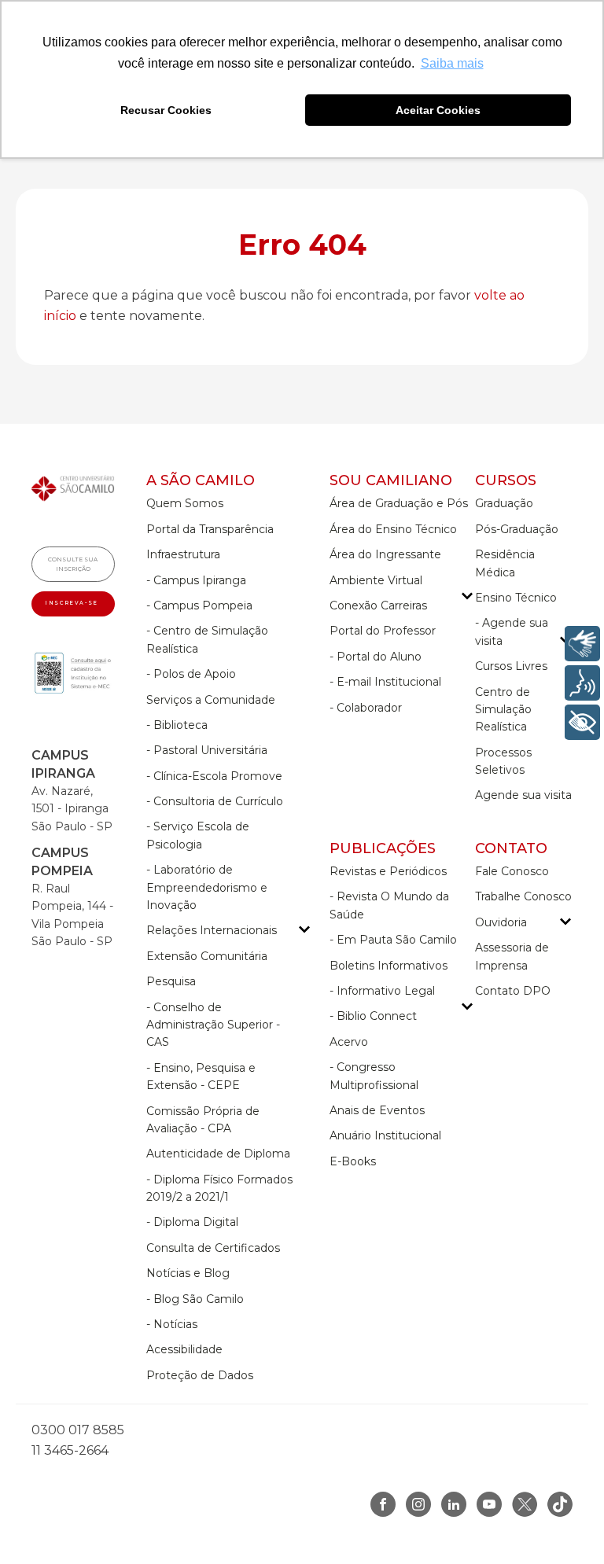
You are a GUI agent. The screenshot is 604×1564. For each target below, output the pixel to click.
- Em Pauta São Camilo (393, 940)
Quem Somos (184, 503)
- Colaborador (366, 708)
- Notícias (171, 1324)
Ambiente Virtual (376, 580)
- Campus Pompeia (199, 605)
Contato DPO (513, 991)
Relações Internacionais (211, 930)
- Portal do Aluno (376, 657)
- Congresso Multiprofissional (374, 1075)
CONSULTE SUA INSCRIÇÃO (73, 564)
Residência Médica (505, 563)
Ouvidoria (501, 922)
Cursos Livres (511, 666)
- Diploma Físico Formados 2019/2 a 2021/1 (219, 1188)
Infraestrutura (183, 554)
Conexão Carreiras (378, 605)
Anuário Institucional (385, 1135)
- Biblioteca (177, 725)
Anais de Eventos (377, 1110)
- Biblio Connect (373, 1016)
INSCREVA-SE (73, 603)
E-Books (353, 1161)
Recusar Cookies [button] (166, 110)
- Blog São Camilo (195, 1299)
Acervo (349, 1042)
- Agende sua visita (511, 631)
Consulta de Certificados (213, 1248)
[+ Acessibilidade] (582, 722)
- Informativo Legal (382, 991)
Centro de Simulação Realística (503, 709)
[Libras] (582, 643)
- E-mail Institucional (385, 682)
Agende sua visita (523, 795)
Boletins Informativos (388, 966)
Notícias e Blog (188, 1273)
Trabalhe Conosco (523, 896)
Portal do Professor (383, 631)
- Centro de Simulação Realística (207, 639)
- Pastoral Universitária (206, 750)
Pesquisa (171, 981)
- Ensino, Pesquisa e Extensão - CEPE (201, 1076)
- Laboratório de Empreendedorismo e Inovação (206, 887)
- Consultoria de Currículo (214, 801)
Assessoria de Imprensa (512, 956)
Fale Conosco (512, 871)
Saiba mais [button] (452, 63)
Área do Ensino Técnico (393, 529)
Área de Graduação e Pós (399, 503)
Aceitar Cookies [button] (438, 110)
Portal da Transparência (210, 529)
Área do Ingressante (385, 554)
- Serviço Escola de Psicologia (197, 835)
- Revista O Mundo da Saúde (389, 905)
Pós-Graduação (516, 529)
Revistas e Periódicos (388, 871)
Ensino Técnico (516, 598)
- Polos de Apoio (191, 674)
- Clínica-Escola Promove (214, 776)
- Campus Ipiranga (196, 580)
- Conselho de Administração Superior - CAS (213, 1025)
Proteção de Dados (199, 1375)
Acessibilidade (184, 1349)
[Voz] (582, 683)
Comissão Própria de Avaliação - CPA (203, 1119)
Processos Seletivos (503, 761)
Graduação (504, 503)
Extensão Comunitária (206, 956)
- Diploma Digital (192, 1222)
